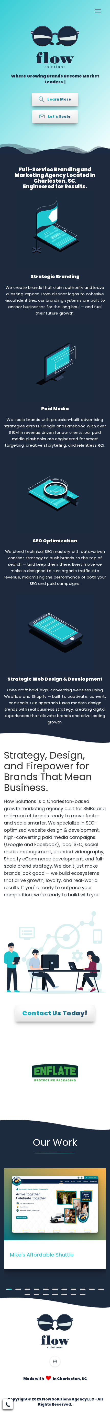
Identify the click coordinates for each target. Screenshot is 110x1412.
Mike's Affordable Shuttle (42, 1254)
